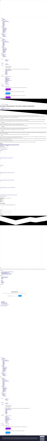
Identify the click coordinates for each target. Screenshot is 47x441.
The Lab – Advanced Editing (6, 21)
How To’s (4, 31)
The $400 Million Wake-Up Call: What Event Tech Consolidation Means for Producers (7, 172)
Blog (6, 77)
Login (2, 398)
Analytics (4, 25)
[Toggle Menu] (0, 401)
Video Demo (4, 47)
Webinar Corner (4, 390)
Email (1, 212)
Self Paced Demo (5, 36)
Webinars (4, 39)
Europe (6, 60)
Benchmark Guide (5, 49)
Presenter (4, 24)
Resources (2, 26)
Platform (2, 20)
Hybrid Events (4, 19)
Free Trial (7, 90)
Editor (6, 74)
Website (1, 213)
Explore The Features (5, 41)
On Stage (4, 22)
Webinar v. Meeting (5, 28)
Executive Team (4, 54)
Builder (3, 44)
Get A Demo (2, 34)
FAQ (3, 32)
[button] (23, 37)
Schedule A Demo (7, 86)
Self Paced (8, 97)
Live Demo (4, 35)
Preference (42, 436)
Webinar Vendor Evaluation (9, 80)
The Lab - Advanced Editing (9, 70)
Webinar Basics (6, 104)
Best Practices (4, 52)
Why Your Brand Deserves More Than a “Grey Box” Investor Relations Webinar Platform (7, 187)
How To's (7, 81)
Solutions (2, 18)
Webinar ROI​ (7, 79)
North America (7, 59)
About (2, 33)
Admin (6, 71)
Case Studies (4, 29)
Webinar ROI (4, 30)
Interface (4, 23)
